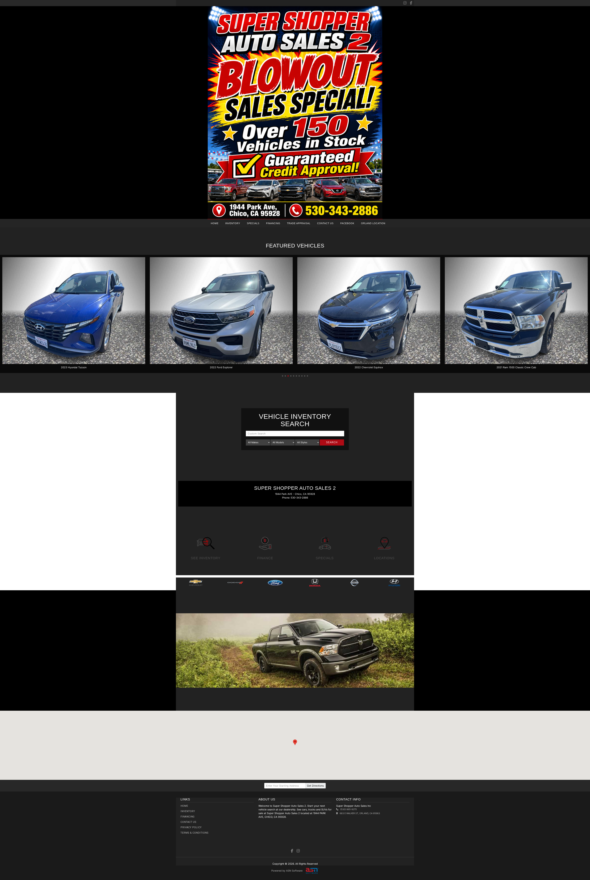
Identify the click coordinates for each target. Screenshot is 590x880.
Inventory (232, 223)
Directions (315, 785)
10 (307, 376)
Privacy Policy (191, 827)
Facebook (347, 223)
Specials (253, 223)
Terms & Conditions (194, 832)
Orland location (373, 223)
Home (214, 223)
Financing (273, 223)
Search (332, 442)
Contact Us (325, 223)
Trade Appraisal (298, 223)
